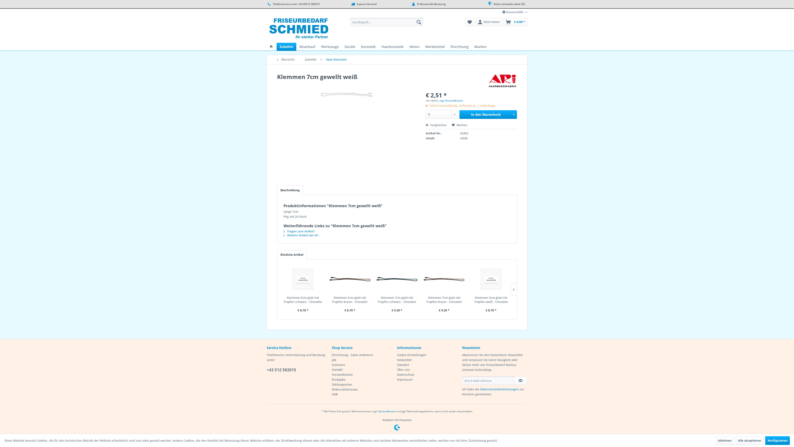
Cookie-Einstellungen (411, 355)
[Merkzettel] (469, 22)
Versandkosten (342, 374)
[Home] (271, 47)
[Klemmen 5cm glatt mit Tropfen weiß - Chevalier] (491, 279)
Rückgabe (339, 379)
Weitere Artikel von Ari (302, 235)
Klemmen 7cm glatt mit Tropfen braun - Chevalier (444, 300)
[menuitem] (386, 22)
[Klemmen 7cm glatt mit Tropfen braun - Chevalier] (444, 279)
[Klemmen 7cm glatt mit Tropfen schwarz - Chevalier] (397, 279)
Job (334, 360)
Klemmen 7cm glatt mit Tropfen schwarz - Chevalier (397, 300)
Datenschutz (405, 374)
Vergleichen (438, 125)
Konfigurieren (777, 440)
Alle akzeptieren (749, 440)
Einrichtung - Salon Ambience (352, 355)
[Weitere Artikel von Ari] (502, 81)
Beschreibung (290, 190)
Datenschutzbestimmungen (499, 389)
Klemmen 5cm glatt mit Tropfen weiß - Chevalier (491, 300)
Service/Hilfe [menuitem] (514, 12)
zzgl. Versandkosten (451, 100)
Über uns (403, 370)
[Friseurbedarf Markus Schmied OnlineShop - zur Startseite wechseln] (299, 29)
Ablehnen (725, 440)
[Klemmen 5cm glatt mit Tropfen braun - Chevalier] (350, 279)
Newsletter (404, 360)
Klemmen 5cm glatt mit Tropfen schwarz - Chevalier (302, 300)
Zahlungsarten (342, 384)
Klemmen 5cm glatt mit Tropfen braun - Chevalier (350, 300)
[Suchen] (419, 22)
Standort (403, 365)
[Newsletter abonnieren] (520, 380)
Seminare (338, 365)
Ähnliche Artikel (291, 255)
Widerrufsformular (345, 389)
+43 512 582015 (281, 370)
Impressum (405, 379)
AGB (335, 394)
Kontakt (337, 370)
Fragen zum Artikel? (300, 231)
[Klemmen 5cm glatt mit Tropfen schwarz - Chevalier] (302, 279)
